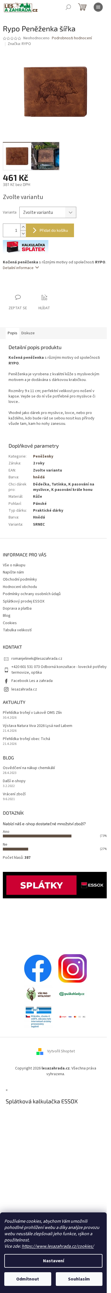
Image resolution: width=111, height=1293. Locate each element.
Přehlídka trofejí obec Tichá (26, 739)
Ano (6, 832)
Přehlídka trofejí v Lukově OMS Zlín (32, 713)
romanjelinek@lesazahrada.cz (36, 658)
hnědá (39, 477)
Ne (5, 844)
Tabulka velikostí (17, 630)
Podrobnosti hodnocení (72, 38)
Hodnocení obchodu (20, 587)
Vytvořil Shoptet (61, 1051)
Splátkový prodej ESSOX (23, 601)
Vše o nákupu (14, 565)
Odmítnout (27, 1279)
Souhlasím (79, 1279)
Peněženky (43, 456)
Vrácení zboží (14, 794)
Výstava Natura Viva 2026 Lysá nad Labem (37, 726)
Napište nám (13, 572)
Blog (7, 615)
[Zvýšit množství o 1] (23, 227)
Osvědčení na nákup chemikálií (29, 768)
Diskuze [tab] (28, 333)
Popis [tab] (12, 333)
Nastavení (53, 1261)
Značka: (19, 44)
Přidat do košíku (54, 230)
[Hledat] (68, 7)
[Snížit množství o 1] (23, 233)
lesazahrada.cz (24, 689)
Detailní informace (18, 268)
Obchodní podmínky (20, 579)
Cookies (10, 623)
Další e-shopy (14, 781)
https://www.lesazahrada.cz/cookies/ (58, 1246)
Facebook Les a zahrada (32, 681)
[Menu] (98, 7)
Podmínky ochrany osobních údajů (32, 594)
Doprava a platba (17, 608)
